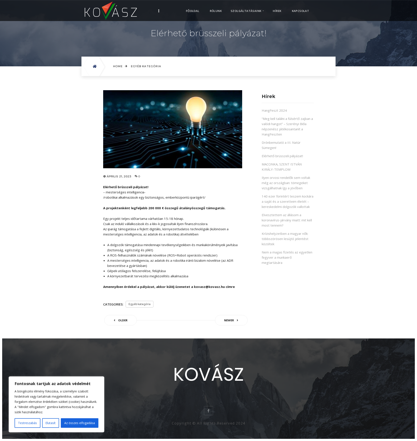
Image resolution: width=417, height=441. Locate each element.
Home (118, 66)
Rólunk (216, 11)
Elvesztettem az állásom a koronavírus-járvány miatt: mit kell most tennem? (287, 220)
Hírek (277, 11)
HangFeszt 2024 (274, 110)
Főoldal (192, 11)
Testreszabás (27, 423)
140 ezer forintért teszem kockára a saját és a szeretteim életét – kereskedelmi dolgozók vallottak (287, 201)
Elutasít (50, 423)
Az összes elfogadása (79, 423)
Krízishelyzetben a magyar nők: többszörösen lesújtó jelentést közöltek (285, 238)
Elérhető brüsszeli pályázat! (282, 156)
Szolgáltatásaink (246, 11)
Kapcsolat (300, 11)
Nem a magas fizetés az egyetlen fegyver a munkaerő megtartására (287, 257)
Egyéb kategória (146, 66)
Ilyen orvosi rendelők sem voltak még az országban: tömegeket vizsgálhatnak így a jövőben (286, 182)
